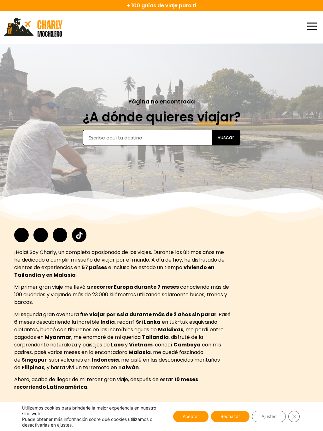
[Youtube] (60, 235)
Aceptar (191, 416)
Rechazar (230, 416)
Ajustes (268, 416)
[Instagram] (21, 235)
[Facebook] (40, 235)
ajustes (64, 425)
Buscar (225, 137)
